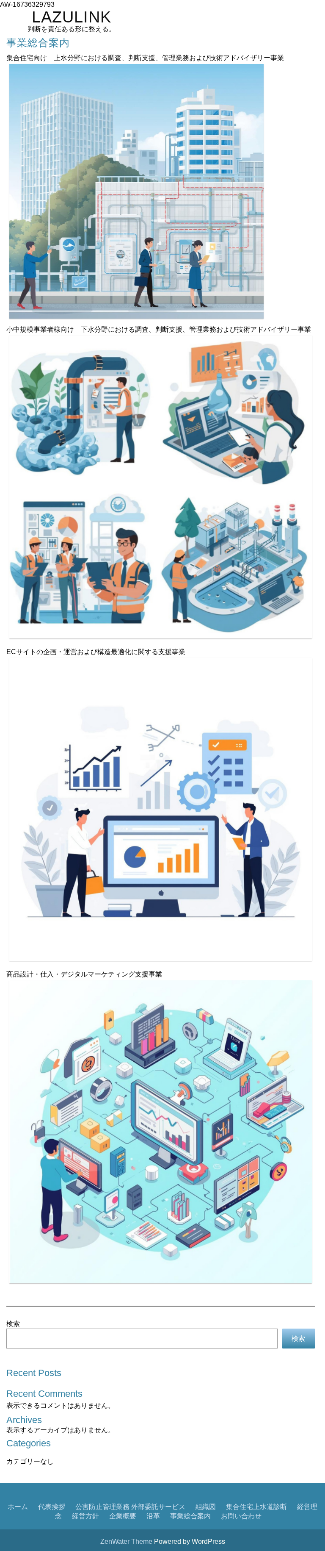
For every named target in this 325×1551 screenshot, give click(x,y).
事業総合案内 (190, 1516)
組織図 (206, 1506)
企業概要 (122, 1516)
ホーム (18, 1506)
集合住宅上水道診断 (256, 1506)
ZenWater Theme (127, 1541)
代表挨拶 (51, 1506)
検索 (13, 1323)
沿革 (153, 1516)
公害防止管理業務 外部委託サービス (130, 1506)
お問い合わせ (241, 1516)
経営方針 (85, 1516)
